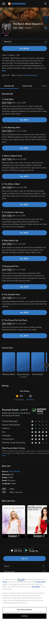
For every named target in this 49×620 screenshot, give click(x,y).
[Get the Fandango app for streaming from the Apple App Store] (16, 551)
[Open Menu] (3, 3)
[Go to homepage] (17, 3)
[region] (24, 596)
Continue (24, 616)
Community (19, 400)
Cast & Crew (27, 86)
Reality (17, 471)
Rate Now (30, 400)
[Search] (45, 3)
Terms (5, 582)
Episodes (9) (9, 86)
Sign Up (24, 559)
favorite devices (29, 75)
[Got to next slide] (46, 365)
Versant (21, 579)
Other (11, 471)
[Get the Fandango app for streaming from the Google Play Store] (31, 551)
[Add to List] (45, 28)
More (4, 71)
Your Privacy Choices (24, 610)
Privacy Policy (41, 582)
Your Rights (36, 587)
